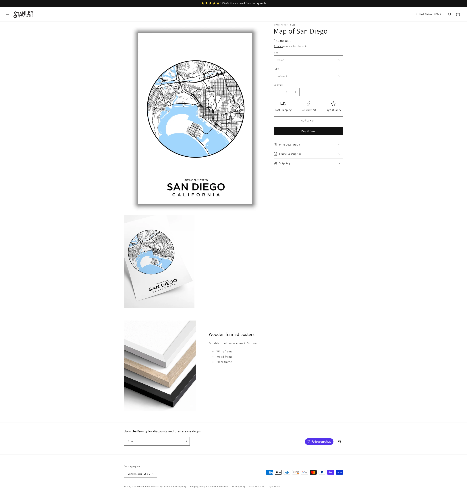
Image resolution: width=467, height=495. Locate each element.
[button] (8, 14)
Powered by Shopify (160, 486)
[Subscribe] (186, 441)
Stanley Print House (141, 486)
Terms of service (256, 486)
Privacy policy (238, 486)
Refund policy (179, 486)
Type (276, 68)
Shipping (278, 46)
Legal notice (273, 486)
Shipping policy (197, 486)
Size (276, 52)
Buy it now (308, 131)
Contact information (218, 486)
